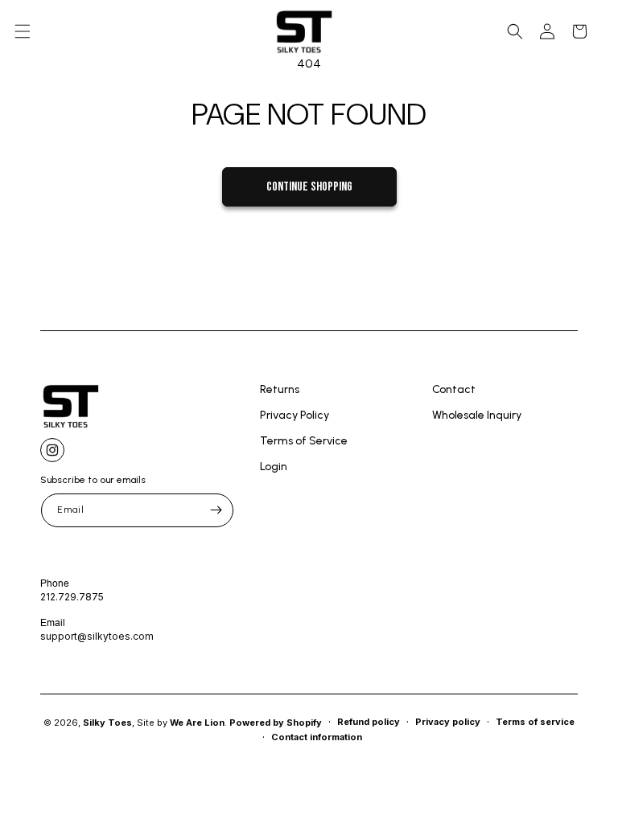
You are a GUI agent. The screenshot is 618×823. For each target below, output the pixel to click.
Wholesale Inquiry (476, 415)
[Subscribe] (215, 510)
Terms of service (535, 721)
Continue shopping (309, 186)
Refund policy (368, 721)
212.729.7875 (72, 597)
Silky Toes (107, 722)
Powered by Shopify (275, 722)
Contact (454, 390)
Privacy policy (447, 721)
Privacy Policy (294, 415)
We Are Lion (197, 722)
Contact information (316, 737)
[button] (22, 31)
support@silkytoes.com (97, 636)
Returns (279, 390)
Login (273, 466)
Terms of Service (304, 441)
